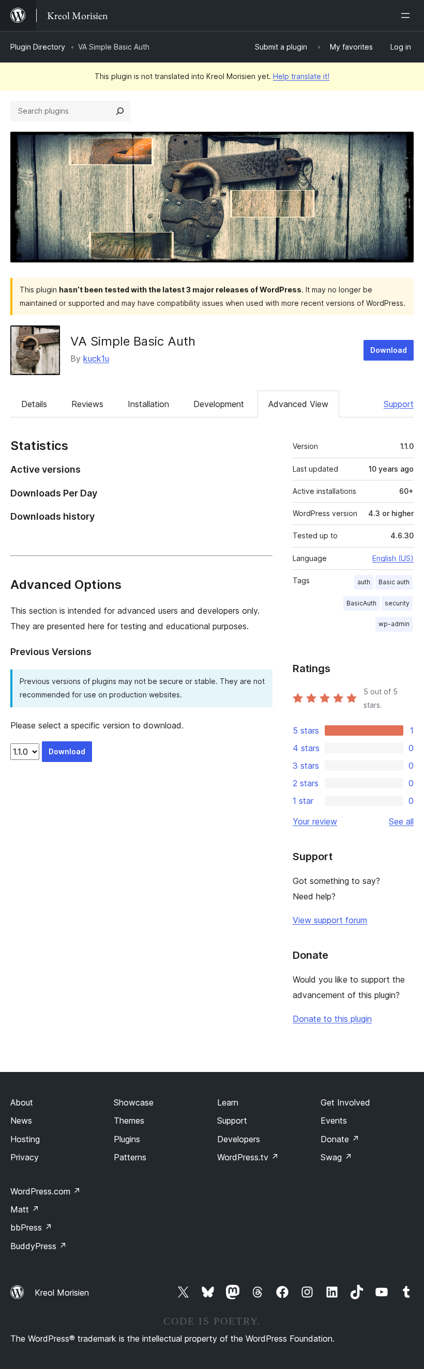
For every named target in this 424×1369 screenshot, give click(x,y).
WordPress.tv (248, 1157)
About (21, 1102)
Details (34, 404)
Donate (340, 1139)
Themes (129, 1120)
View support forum (330, 920)
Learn (227, 1102)
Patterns (130, 1157)
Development (218, 404)
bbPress (31, 1227)
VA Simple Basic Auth (132, 341)
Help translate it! (301, 76)
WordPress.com (45, 1191)
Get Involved (345, 1102)
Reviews (87, 404)
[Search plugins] (120, 111)
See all (401, 821)
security (397, 603)
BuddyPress (38, 1246)
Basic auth (394, 582)
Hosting (25, 1139)
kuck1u (96, 358)
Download (388, 350)
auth (363, 582)
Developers (238, 1139)
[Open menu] (407, 15)
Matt (24, 1209)
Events (334, 1120)
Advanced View (298, 404)
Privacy (24, 1157)
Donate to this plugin (332, 1019)
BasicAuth (361, 603)
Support (399, 404)
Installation (148, 404)
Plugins (127, 1139)
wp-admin (394, 624)
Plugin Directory (37, 46)
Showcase (134, 1102)
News (21, 1120)
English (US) (393, 558)
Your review (315, 821)
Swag (336, 1157)
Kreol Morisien (62, 1292)
